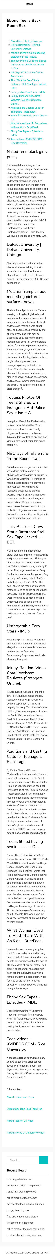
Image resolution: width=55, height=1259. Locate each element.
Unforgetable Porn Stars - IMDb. (28, 92)
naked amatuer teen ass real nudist (25, 1229)
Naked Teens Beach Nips (20, 1097)
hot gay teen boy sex (18, 1210)
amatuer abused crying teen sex (24, 1235)
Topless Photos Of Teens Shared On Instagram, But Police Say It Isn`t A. (28, 64)
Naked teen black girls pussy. (26, 41)
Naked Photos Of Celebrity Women (25, 1132)
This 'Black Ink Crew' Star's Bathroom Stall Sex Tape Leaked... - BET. (29, 84)
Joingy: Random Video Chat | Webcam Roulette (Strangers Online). (26, 100)
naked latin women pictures (21, 1191)
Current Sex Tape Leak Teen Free (24, 1108)
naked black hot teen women (22, 1197)
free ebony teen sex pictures (22, 1216)
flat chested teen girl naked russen (25, 1204)
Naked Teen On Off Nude (20, 1120)
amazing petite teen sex (20, 1179)
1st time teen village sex (20, 1222)
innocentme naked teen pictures (24, 1185)
